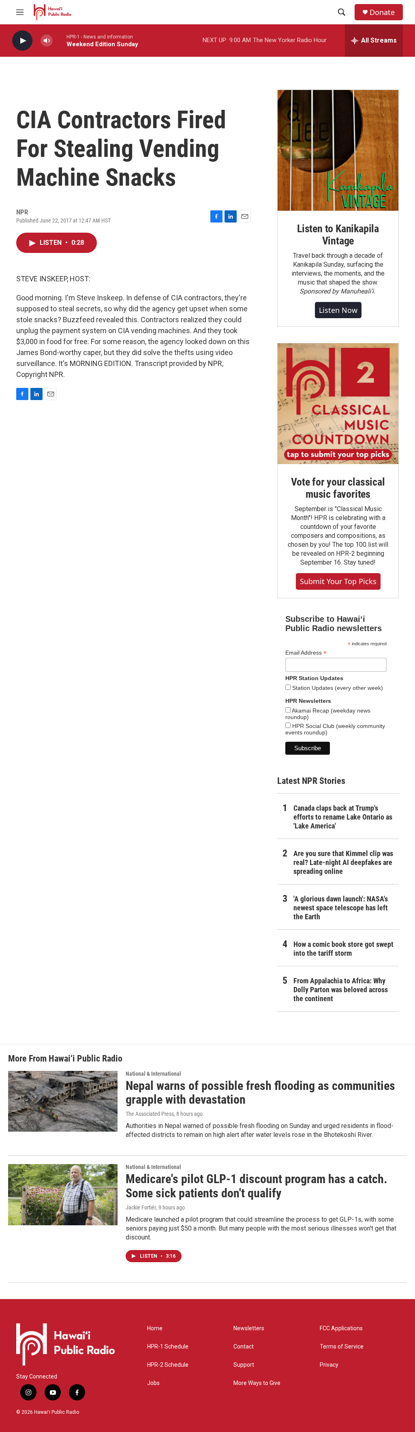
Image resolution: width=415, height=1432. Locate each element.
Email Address (306, 653)
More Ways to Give (256, 1383)
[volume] (46, 41)
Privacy (329, 1365)
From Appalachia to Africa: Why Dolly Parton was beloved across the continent (340, 989)
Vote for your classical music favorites (338, 488)
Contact (243, 1347)
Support (243, 1365)
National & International (153, 1073)
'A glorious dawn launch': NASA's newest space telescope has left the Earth (340, 908)
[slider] (59, 40)
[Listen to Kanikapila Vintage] (338, 150)
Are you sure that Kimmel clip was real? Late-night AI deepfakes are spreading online (343, 862)
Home (155, 1328)
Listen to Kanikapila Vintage (338, 235)
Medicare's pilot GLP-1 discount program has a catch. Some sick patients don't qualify (256, 1186)
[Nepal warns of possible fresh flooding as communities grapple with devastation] (63, 1101)
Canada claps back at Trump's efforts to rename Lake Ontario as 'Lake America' (342, 817)
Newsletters (248, 1328)
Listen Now (338, 310)
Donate (382, 12)
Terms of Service (342, 1347)
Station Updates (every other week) (337, 688)
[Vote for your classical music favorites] (338, 403)
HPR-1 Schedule (167, 1347)
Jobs (153, 1383)
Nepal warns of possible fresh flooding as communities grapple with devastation (260, 1093)
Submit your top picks (338, 581)
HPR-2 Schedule (167, 1365)
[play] (22, 40)
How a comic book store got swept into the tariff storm (343, 948)
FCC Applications (341, 1328)
